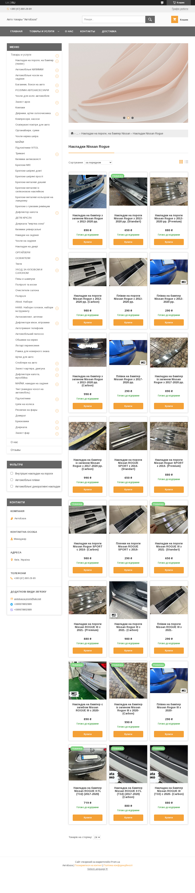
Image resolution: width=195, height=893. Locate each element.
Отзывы (16, 449)
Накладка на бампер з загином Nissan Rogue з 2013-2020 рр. (87, 218)
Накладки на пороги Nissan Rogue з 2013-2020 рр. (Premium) (168, 218)
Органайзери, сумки (27, 130)
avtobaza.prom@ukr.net (27, 598)
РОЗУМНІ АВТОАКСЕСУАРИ (32, 90)
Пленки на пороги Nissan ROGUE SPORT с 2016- (128, 546)
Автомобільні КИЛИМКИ (29, 69)
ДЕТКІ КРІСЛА (23, 217)
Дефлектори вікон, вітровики (32, 322)
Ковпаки (20, 107)
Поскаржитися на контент (88, 865)
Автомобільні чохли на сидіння (29, 77)
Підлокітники (22, 398)
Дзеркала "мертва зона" (30, 223)
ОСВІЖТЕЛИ (22, 258)
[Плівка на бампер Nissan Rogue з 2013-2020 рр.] (169, 272)
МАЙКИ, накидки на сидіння (31, 383)
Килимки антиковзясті (28, 159)
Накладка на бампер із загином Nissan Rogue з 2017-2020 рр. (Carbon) (88, 464)
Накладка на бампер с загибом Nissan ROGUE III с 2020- (87, 707)
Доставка (109, 31)
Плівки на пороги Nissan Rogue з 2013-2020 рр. (128, 298)
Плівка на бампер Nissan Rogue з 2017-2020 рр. (128, 379)
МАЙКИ (19, 142)
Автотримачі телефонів (29, 328)
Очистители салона (27, 290)
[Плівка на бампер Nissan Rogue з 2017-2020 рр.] (128, 352)
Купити (88, 242)
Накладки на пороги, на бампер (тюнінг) (34, 62)
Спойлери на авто (26, 362)
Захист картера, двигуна (30, 368)
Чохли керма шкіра (26, 136)
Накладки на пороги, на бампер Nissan (105, 133)
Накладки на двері (26, 246)
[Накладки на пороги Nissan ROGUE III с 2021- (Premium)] (87, 600)
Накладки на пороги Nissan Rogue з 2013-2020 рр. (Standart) (128, 218)
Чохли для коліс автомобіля (32, 95)
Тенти (18, 263)
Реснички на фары (26, 409)
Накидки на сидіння (27, 235)
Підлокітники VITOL (26, 147)
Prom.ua (115, 862)
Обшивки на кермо (26, 339)
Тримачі (20, 153)
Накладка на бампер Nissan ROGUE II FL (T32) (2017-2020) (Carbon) (128, 792)
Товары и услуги (41, 31)
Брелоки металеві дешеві (30, 182)
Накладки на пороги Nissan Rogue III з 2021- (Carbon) (128, 627)
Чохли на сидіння (25, 240)
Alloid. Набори (23, 301)
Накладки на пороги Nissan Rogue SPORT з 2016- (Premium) (169, 462)
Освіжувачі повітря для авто (32, 124)
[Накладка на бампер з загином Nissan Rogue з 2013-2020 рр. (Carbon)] (87, 352)
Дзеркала (21, 427)
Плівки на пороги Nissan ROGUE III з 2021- (169, 627)
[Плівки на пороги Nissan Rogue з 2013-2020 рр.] (128, 272)
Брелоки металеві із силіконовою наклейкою (29, 189)
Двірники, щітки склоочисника (33, 113)
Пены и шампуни (25, 278)
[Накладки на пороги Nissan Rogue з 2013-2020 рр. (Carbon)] (87, 272)
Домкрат (20, 415)
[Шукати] (150, 19)
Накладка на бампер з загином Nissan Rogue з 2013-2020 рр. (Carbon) (87, 381)
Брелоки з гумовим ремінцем (32, 206)
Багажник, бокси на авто (30, 84)
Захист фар (22, 432)
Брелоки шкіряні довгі (28, 170)
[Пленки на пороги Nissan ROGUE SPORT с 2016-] (128, 519)
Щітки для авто (24, 356)
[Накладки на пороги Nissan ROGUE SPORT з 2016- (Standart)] (128, 436)
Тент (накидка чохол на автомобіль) (29, 391)
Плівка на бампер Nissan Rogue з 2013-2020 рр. (168, 298)
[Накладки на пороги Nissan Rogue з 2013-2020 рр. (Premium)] (169, 191)
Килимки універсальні (28, 229)
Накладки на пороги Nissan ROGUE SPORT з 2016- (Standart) (128, 464)
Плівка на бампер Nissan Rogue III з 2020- (169, 707)
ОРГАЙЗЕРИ (22, 252)
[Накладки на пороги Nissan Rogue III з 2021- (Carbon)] (128, 600)
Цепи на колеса (24, 404)
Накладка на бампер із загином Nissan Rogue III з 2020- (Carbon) (128, 709)
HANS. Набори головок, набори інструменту (34, 309)
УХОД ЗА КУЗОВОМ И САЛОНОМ (28, 271)
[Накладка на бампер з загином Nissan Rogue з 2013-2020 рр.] (87, 191)
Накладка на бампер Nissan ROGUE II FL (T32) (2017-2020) (88, 791)
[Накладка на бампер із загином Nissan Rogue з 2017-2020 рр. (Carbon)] (87, 436)
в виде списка (186, 162)
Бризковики (22, 421)
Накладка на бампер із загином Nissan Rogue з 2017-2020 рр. (169, 379)
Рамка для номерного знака (32, 351)
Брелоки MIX (23, 165)
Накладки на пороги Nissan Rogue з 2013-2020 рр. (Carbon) (87, 298)
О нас (69, 31)
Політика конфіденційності (118, 865)
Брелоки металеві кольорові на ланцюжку (34, 199)
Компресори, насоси (27, 118)
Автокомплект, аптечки (28, 316)
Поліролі (20, 296)
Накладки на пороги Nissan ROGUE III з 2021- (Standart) (169, 546)
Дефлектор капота (26, 212)
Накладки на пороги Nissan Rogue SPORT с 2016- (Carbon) (87, 546)
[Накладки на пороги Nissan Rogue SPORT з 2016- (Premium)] (169, 436)
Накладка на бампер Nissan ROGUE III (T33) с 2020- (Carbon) (169, 791)
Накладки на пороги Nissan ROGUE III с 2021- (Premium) (87, 627)
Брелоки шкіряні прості (29, 176)
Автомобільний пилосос (29, 333)
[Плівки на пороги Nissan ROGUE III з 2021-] (169, 600)
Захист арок (22, 101)
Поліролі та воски (26, 284)
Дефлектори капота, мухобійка (27, 376)
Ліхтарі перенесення (27, 345)
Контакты (87, 31)
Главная (16, 31)
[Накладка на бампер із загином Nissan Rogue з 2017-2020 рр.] (169, 352)
